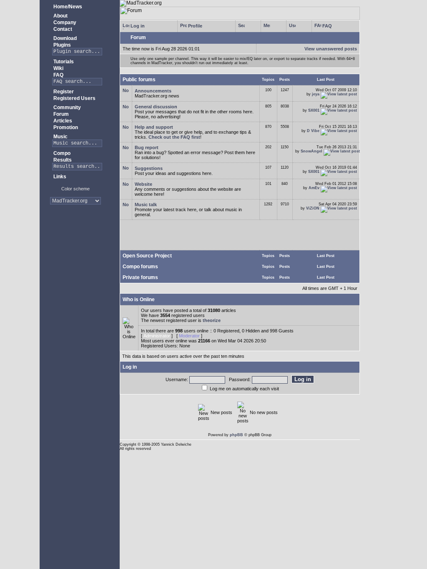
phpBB (236, 435)
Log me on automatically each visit (244, 388)
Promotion (65, 127)
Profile (194, 25)
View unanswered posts (330, 48)
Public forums (139, 79)
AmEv (314, 188)
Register (63, 92)
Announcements (153, 90)
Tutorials (63, 62)
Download (64, 38)
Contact (62, 29)
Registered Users (73, 98)
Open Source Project (147, 256)
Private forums (140, 277)
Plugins (61, 45)
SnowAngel (311, 151)
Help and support (154, 127)
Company (64, 22)
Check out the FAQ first (174, 137)
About (60, 16)
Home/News (67, 7)
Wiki (57, 68)
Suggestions (149, 168)
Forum (60, 114)
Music (60, 137)
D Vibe (313, 131)
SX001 (313, 110)
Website (143, 184)
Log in (137, 25)
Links (59, 177)
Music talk (146, 204)
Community (66, 107)
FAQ (57, 75)
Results (62, 160)
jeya (315, 94)
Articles (62, 121)
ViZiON (312, 208)
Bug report (146, 147)
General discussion (156, 106)
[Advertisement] (75, 237)
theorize (212, 320)
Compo (61, 153)
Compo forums (140, 267)
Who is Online (139, 299)
